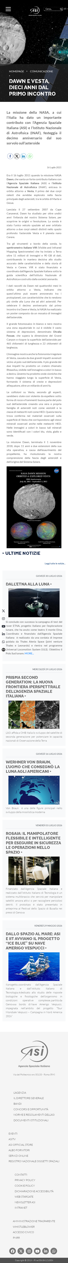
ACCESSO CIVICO (23, 1232)
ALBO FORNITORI (19, 1150)
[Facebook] (12, 1251)
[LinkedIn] (3, 634)
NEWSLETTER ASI (25, 1202)
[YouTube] (3, 626)
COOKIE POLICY (25, 1185)
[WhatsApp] (3, 641)
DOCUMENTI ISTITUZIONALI (31, 1120)
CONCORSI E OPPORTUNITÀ (31, 1109)
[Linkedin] (45, 1251)
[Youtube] (37, 1251)
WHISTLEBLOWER (24, 1226)
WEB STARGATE (24, 1196)
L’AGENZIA (20, 1092)
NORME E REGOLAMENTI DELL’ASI (34, 1114)
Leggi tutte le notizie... (55, 563)
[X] (3, 611)
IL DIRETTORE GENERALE (29, 1098)
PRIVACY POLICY (25, 1180)
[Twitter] (20, 1251)
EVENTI (13, 1133)
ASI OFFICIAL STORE (21, 1144)
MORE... (29, 653)
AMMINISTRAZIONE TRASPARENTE (34, 1221)
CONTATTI (21, 1174)
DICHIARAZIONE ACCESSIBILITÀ (34, 1191)
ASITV (12, 1139)
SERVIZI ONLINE (18, 1155)
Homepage (16, 71)
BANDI (18, 1103)
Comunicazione (41, 71)
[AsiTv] (3, 649)
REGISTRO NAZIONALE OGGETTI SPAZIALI (34, 1161)
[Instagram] (3, 618)
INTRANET (21, 1207)
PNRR (16, 1237)
